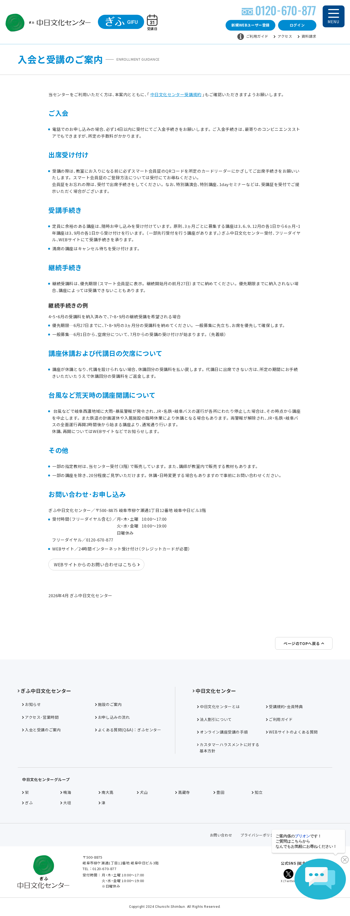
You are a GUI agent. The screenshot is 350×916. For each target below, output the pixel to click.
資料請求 (309, 36)
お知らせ (33, 704)
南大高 (107, 792)
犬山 (144, 792)
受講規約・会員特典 (286, 706)
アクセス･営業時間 (42, 717)
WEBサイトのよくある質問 (293, 732)
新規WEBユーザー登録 (250, 25)
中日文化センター (216, 690)
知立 (258, 792)
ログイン (297, 25)
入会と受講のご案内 (43, 729)
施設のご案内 (110, 704)
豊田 (220, 792)
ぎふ (29, 802)
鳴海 (67, 792)
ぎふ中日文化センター (46, 690)
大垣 (67, 802)
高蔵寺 (184, 792)
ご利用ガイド (257, 36)
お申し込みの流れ (114, 717)
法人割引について (216, 719)
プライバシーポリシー (259, 835)
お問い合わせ (221, 835)
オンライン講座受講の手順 (224, 732)
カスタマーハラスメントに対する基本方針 (229, 747)
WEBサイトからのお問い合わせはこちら (95, 564)
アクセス (285, 36)
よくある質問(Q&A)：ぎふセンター (129, 729)
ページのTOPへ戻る (302, 643)
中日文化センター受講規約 (176, 94)
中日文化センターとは (220, 706)
